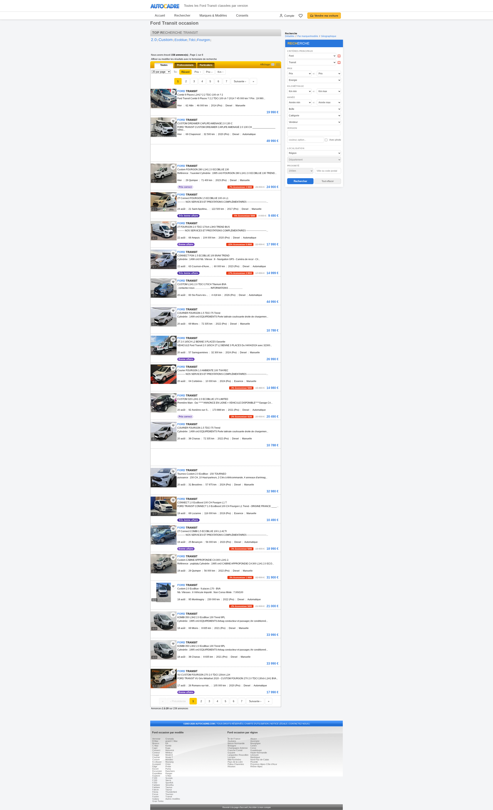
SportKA (169, 782)
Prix (289, 68)
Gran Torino (157, 801)
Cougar (155, 755)
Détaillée (289, 36)
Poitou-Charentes (236, 764)
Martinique (255, 757)
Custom (156, 759)
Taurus (168, 789)
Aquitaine (232, 741)
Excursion (157, 771)
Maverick (169, 750)
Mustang (169, 762)
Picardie (254, 762)
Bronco (155, 743)
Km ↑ (221, 72)
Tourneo (169, 794)
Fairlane (156, 785)
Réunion (231, 766)
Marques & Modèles (213, 15)
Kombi (168, 746)
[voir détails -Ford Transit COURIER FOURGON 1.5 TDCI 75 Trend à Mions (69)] (164, 317)
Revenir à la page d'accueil (234, 807)
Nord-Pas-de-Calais (259, 759)
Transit (168, 796)
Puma (168, 769)
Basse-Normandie (236, 743)
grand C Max (171, 741)
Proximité (293, 166)
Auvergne (254, 741)
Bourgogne (255, 743)
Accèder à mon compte (260, 807)
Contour (156, 752)
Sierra (168, 780)
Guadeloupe (256, 750)
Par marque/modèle (307, 36)
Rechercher (182, 15)
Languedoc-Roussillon (238, 755)
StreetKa (169, 785)
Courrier (156, 757)
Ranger (168, 773)
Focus (155, 794)
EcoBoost (156, 762)
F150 (154, 780)
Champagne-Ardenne (238, 748)
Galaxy (155, 799)
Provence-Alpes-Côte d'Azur (263, 764)
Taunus (168, 787)
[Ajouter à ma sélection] (173, 92)
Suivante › (240, 81)
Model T (169, 757)
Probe (168, 766)
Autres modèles (172, 799)
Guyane (231, 752)
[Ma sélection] (300, 15)
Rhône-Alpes (256, 766)
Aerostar (156, 739)
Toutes (164, 65)
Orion (168, 764)
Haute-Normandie (258, 752)
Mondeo (169, 759)
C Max (155, 746)
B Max (155, 741)
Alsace (253, 739)
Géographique (328, 36)
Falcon (155, 789)
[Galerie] (278, 64)
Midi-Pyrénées (234, 759)
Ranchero (170, 771)
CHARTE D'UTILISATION (257, 724)
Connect (156, 750)
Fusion (155, 796)
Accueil (160, 15)
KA (166, 743)
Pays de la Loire (235, 762)
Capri (154, 748)
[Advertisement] (314, 213)
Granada (169, 739)
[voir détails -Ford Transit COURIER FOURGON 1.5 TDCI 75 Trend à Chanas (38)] (164, 431)
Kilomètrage (295, 86)
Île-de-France (234, 739)
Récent (185, 72)
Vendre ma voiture (326, 15)
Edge (154, 766)
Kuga (167, 748)
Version (292, 128)
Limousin (254, 755)
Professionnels (185, 65)
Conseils (242, 15)
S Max (168, 776)
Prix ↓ (209, 72)
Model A (169, 755)
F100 (154, 778)
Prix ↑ (198, 72)
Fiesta (155, 792)
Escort (155, 769)
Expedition (157, 773)
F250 (154, 782)
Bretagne (232, 746)
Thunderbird (171, 792)
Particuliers (206, 65)
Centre (253, 746)
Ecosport (156, 764)
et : (314, 73)
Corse (253, 748)
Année (291, 97)
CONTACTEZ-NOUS (299, 724)
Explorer (156, 776)
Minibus (169, 752)
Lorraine (231, 757)
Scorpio (169, 778)
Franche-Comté (235, 750)
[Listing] (272, 64)
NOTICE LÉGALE (278, 724)
